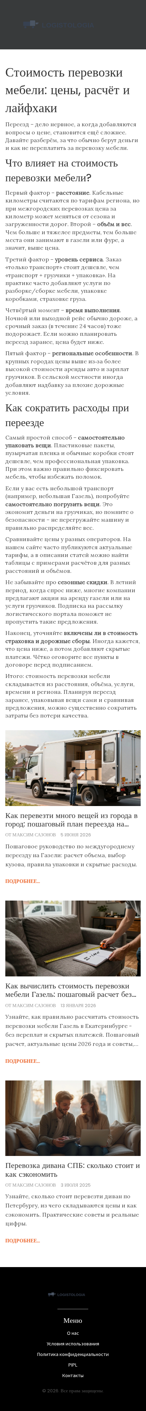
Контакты (73, 1375)
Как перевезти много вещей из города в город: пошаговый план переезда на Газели (71, 819)
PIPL (72, 1365)
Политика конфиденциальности (73, 1354)
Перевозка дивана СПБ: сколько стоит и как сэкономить (72, 1169)
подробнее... (22, 881)
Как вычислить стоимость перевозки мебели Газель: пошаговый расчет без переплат (68, 990)
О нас (73, 1333)
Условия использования (73, 1343)
